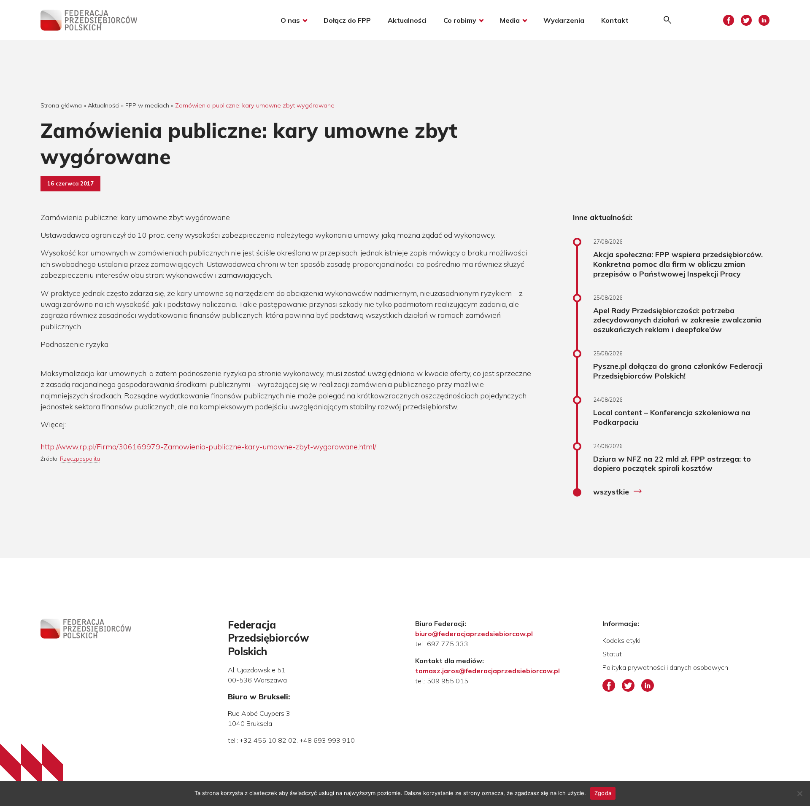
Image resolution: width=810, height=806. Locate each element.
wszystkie (618, 491)
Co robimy (459, 20)
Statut (612, 654)
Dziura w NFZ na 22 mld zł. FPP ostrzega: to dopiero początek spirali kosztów (672, 463)
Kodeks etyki (621, 640)
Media (510, 20)
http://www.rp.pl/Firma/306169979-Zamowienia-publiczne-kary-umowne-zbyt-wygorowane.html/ (208, 446)
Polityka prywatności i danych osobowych (665, 667)
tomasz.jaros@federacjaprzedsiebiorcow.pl (487, 670)
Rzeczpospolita (80, 458)
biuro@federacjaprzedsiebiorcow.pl (474, 633)
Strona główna (61, 105)
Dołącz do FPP (347, 20)
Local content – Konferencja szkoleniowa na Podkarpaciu (671, 417)
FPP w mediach (147, 105)
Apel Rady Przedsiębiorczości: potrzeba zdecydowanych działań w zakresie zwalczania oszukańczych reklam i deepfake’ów (677, 320)
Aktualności (407, 20)
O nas (290, 20)
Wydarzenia (563, 20)
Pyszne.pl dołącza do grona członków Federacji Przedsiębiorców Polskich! (677, 370)
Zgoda (602, 793)
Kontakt (615, 20)
